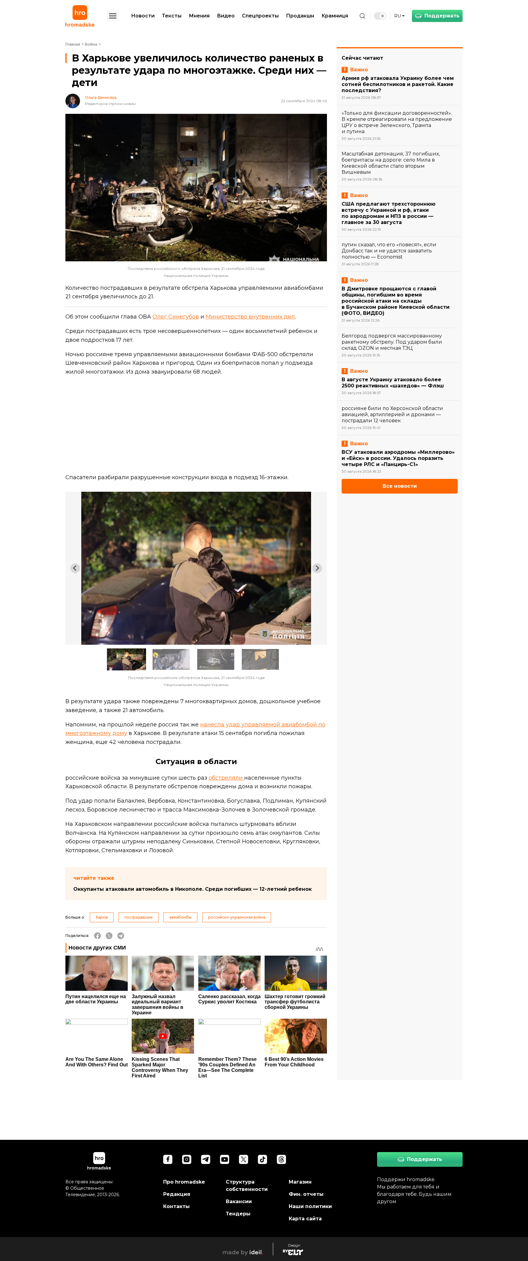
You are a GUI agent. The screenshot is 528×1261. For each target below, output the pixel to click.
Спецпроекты (260, 16)
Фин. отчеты (306, 1194)
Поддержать (442, 16)
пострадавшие (138, 917)
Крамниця (334, 16)
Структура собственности (247, 1185)
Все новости (400, 486)
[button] (126, 659)
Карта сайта (305, 1219)
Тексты (172, 16)
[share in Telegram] (120, 935)
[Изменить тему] (380, 16)
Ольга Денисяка (100, 97)
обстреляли (226, 777)
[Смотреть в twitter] (243, 1159)
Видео (226, 16)
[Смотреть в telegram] (205, 1159)
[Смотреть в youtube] (224, 1159)
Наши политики (310, 1206)
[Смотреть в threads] (281, 1159)
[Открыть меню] (113, 16)
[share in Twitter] (109, 935)
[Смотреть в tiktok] (262, 1159)
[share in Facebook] (97, 935)
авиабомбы (180, 917)
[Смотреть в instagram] (186, 1159)
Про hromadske (184, 1182)
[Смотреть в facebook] (167, 1159)
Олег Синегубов (175, 316)
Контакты (176, 1206)
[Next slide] (317, 568)
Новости (143, 16)
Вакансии (239, 1201)
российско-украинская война (236, 917)
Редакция (176, 1194)
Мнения (199, 16)
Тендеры (238, 1214)
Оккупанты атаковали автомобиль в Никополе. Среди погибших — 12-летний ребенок (192, 889)
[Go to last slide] (75, 568)
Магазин (300, 1182)
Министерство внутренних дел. (251, 316)
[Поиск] (362, 16)
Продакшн (300, 16)
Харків (102, 917)
